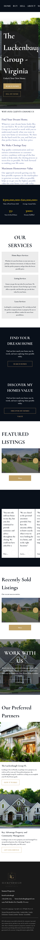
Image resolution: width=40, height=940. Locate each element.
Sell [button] (22, 6)
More (20, 478)
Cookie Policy (24, 912)
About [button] (31, 6)
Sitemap (21, 914)
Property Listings (13, 914)
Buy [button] (15, 6)
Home (7, 6)
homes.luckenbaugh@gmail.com (24, 899)
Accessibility (27, 914)
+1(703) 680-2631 (7, 899)
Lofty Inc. (10, 909)
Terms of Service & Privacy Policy (11, 912)
